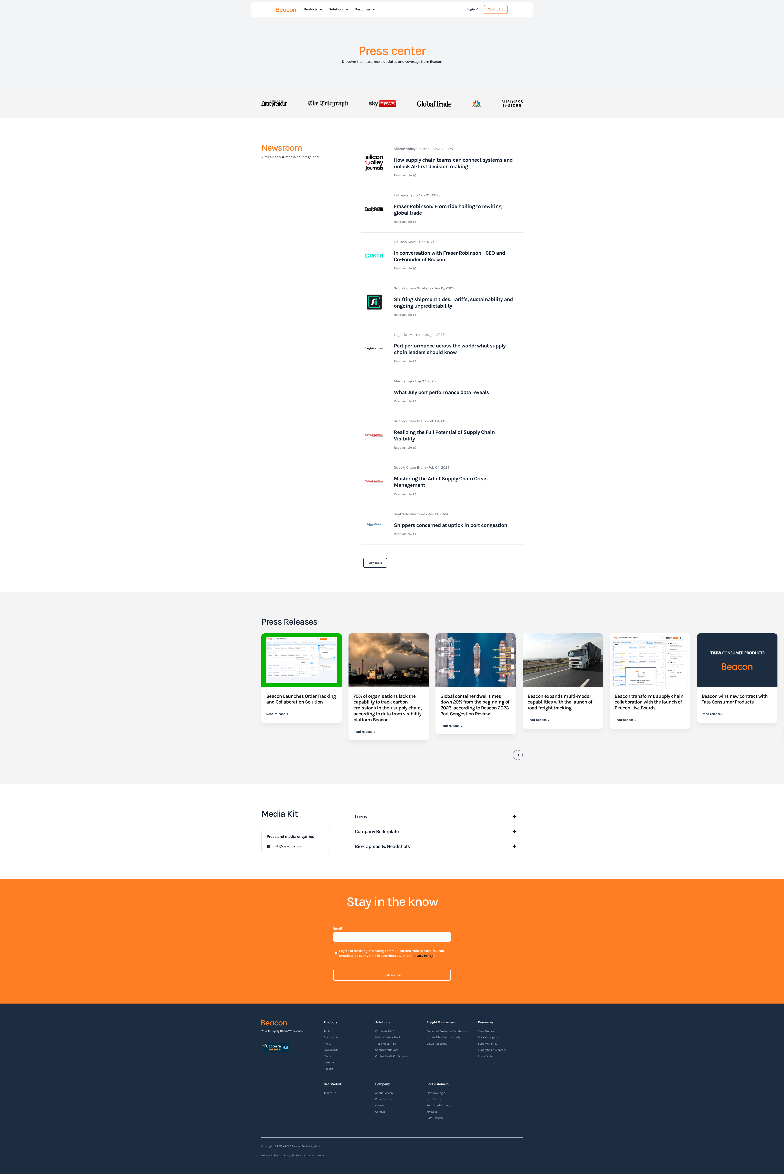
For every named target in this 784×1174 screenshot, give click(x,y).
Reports (329, 1068)
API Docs (432, 1112)
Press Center (486, 1056)
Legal (321, 1155)
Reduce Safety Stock (388, 1037)
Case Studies (486, 1031)
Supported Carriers (438, 1105)
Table (327, 1031)
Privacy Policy (422, 956)
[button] (313, 9)
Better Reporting (437, 1043)
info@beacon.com (287, 846)
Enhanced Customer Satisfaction (447, 1031)
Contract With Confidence (391, 1056)
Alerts (327, 1043)
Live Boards (331, 1050)
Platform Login (436, 1093)
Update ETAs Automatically (443, 1037)
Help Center (434, 1099)
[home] (286, 9)
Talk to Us (495, 9)
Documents (331, 1037)
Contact (380, 1112)
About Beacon (384, 1093)
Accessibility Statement (298, 1155)
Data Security (435, 1118)
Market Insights (488, 1037)
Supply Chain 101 (488, 1043)
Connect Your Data (386, 1050)
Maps (327, 1056)
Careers (380, 1105)
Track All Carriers (385, 1043)
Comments (331, 1062)
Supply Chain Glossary (492, 1050)
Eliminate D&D (384, 1031)
